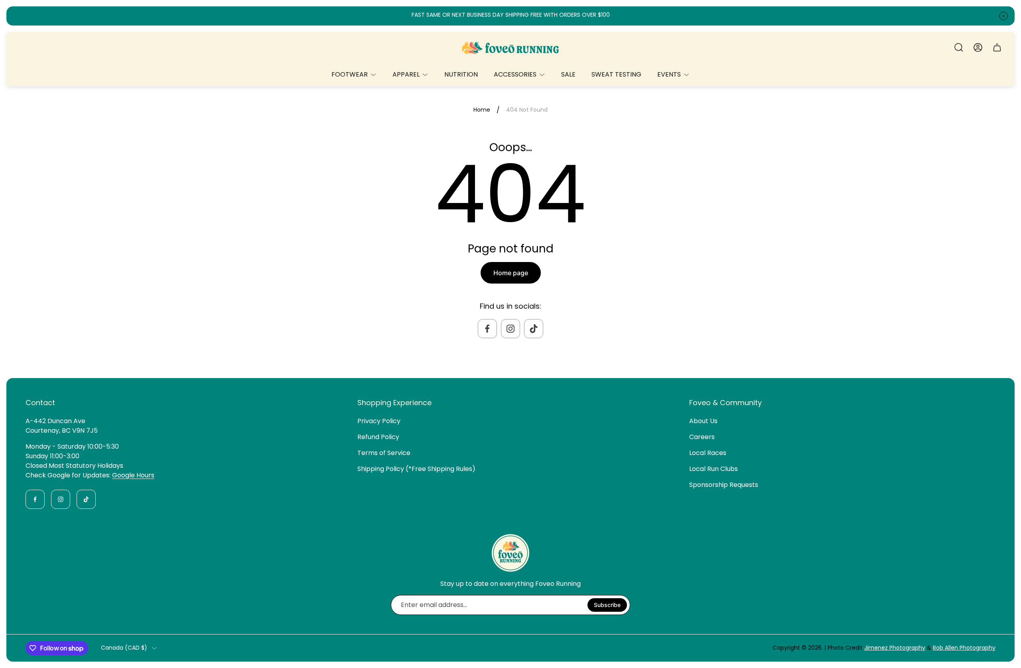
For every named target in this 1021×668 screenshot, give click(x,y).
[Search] (959, 47)
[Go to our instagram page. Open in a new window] (510, 328)
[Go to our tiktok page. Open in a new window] (533, 328)
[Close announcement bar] (1003, 16)
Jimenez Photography (894, 648)
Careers (702, 436)
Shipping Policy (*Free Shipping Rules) (416, 468)
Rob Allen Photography (964, 648)
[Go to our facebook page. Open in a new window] (487, 328)
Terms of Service (383, 452)
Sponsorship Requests (723, 484)
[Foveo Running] (510, 47)
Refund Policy (378, 436)
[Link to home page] (510, 553)
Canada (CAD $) (124, 648)
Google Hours (133, 475)
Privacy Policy (378, 421)
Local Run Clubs (713, 468)
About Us (703, 421)
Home (481, 110)
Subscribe (607, 604)
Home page (510, 273)
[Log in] (978, 47)
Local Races (707, 452)
